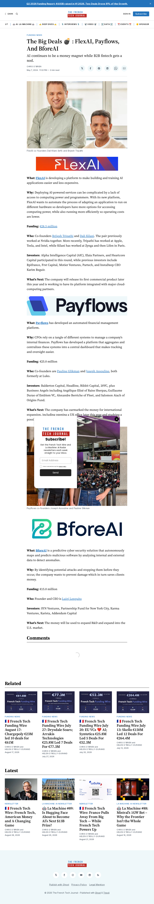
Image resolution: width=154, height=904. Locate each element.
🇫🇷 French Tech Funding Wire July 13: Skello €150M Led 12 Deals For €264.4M (131, 730)
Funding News (34, 35)
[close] (150, 3)
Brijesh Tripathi (62, 236)
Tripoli (106, 892)
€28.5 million (48, 226)
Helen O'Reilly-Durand (17, 749)
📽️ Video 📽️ (91, 24)
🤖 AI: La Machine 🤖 (23, 24)
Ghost (98, 892)
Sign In (127, 14)
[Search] (17, 14)
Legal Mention (97, 884)
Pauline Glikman (68, 371)
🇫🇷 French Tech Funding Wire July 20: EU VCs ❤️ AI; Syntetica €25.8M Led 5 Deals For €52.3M (93, 732)
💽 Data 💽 (107, 24)
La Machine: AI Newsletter (57, 804)
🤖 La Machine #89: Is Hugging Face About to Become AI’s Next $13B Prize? (58, 817)
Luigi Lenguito (72, 599)
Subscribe (141, 14)
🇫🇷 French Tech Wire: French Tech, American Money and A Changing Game (20, 817)
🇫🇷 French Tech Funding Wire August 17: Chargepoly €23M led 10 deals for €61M (19, 732)
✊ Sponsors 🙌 (144, 24)
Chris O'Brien (34, 66)
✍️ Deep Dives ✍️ (48, 24)
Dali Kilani (87, 236)
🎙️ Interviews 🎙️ (71, 24)
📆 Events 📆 (124, 24)
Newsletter (11, 804)
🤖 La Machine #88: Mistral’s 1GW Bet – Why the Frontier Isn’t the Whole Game (132, 817)
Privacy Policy (79, 884)
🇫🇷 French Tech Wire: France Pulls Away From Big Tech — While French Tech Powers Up (94, 819)
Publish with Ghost (59, 884)
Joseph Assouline (97, 371)
